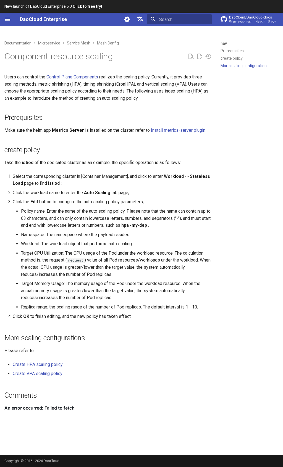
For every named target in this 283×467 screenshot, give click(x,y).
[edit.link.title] (199, 56)
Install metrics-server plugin (178, 130)
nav (224, 43)
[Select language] (140, 19)
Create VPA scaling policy (37, 373)
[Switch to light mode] (127, 19)
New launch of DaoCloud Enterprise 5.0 (53, 6)
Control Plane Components (72, 77)
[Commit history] (208, 56)
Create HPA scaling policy (38, 364)
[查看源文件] (190, 56)
